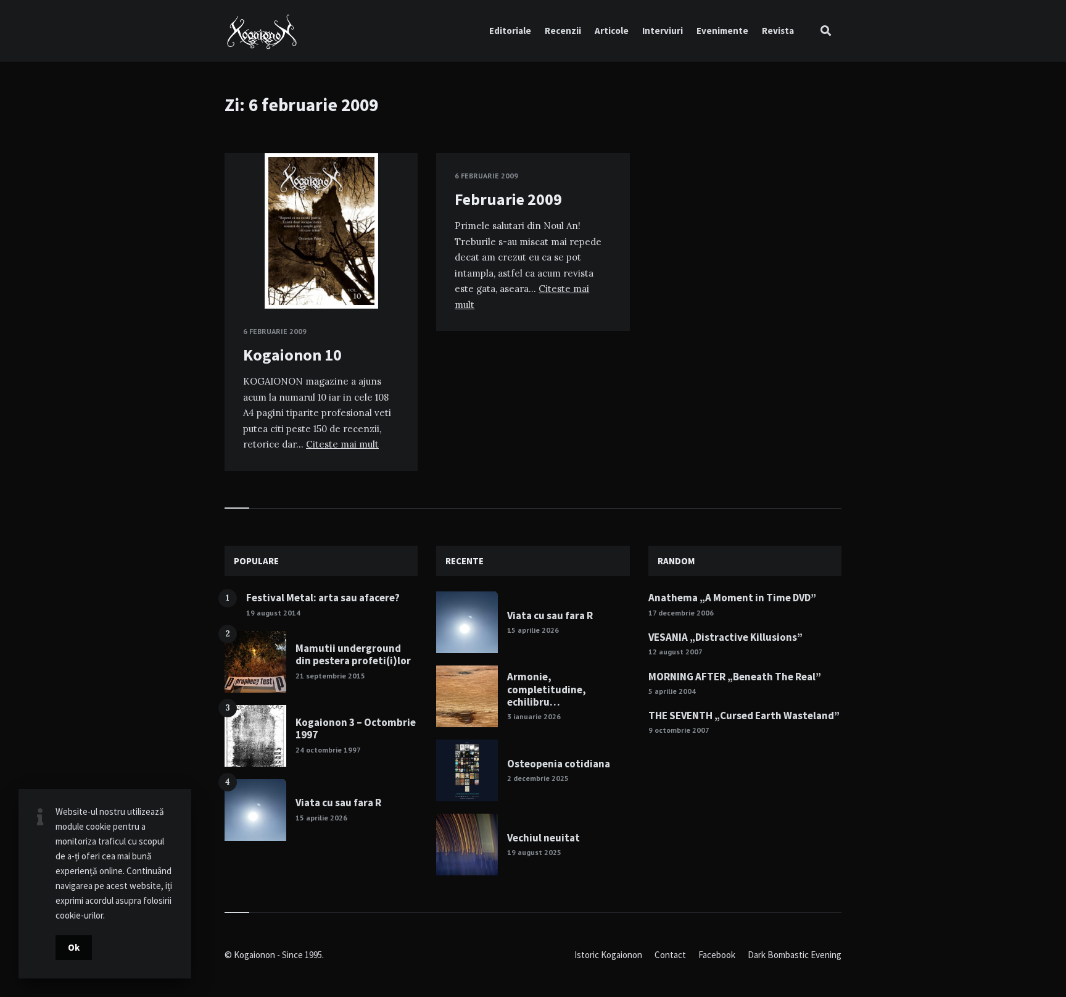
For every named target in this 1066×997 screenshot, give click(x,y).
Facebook (716, 955)
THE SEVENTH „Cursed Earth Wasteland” (744, 715)
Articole (612, 30)
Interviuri (662, 30)
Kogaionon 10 (292, 354)
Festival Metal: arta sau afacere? (323, 597)
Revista (778, 30)
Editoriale (510, 30)
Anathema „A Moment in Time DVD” (732, 597)
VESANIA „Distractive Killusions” (725, 637)
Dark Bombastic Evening (794, 955)
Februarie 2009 (508, 199)
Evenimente (722, 30)
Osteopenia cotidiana (558, 763)
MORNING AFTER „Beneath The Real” (734, 676)
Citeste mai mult (342, 444)
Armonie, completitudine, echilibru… (546, 689)
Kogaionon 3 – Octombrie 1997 (355, 728)
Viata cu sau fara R (338, 802)
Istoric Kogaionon (608, 955)
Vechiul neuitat (543, 838)
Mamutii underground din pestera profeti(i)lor (353, 654)
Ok (74, 947)
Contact (670, 955)
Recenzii (563, 30)
